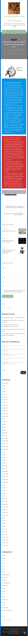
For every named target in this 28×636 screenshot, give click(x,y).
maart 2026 (4, 397)
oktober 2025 (4, 410)
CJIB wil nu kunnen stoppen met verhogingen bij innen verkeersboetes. (8, 252)
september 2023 (5, 479)
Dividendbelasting (5, 574)
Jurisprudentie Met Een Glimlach (16, 628)
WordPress (17, 633)
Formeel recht (5, 577)
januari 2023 (4, 501)
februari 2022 (4, 531)
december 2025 (5, 405)
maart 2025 (4, 430)
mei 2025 (4, 424)
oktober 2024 (4, 443)
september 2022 (5, 512)
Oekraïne (4, 591)
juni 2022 (4, 520)
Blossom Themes (18, 631)
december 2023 (5, 471)
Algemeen (4, 555)
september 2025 (5, 413)
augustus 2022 (5, 515)
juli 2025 (3, 419)
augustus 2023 (5, 482)
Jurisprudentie (5, 585)
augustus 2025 (5, 416)
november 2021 (5, 540)
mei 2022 (4, 523)
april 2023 (4, 493)
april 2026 (4, 394)
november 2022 (5, 507)
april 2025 (4, 427)
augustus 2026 (5, 383)
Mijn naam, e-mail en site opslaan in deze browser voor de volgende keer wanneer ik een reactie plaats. (14, 291)
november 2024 (5, 441)
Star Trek (4, 604)
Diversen (14, 39)
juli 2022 (3, 518)
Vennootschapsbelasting (7, 610)
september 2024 (5, 446)
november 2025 (5, 408)
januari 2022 (4, 534)
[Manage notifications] (24, 633)
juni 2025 (4, 421)
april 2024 (4, 460)
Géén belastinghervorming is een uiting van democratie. (13, 317)
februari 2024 (4, 465)
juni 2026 (4, 388)
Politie (3, 593)
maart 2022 (4, 529)
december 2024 (5, 438)
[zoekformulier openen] (23, 31)
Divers (3, 569)
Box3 (3, 563)
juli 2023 (3, 485)
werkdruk (14, 194)
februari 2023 (4, 498)
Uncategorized (5, 607)
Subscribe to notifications (7, 307)
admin (3, 345)
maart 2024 (4, 463)
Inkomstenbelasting (6, 582)
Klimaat (3, 588)
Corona (3, 566)
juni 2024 (4, 454)
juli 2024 (3, 452)
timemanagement (8, 194)
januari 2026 (4, 402)
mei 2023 (4, 490)
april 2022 (4, 526)
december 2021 (5, 537)
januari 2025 (4, 435)
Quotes (3, 596)
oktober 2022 (4, 509)
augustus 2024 (5, 449)
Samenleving (4, 599)
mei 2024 (4, 457)
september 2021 (5, 542)
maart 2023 (4, 496)
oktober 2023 (4, 476)
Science (3, 602)
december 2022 (5, 504)
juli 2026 (3, 386)
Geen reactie (21, 50)
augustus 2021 (5, 545)
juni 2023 (4, 487)
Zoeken (3, 370)
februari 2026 (4, 399)
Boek (3, 560)
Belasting (4, 558)
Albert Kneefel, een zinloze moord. (9, 231)
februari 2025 (4, 432)
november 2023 (5, 474)
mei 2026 (4, 391)
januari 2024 (4, 468)
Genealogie (4, 580)
